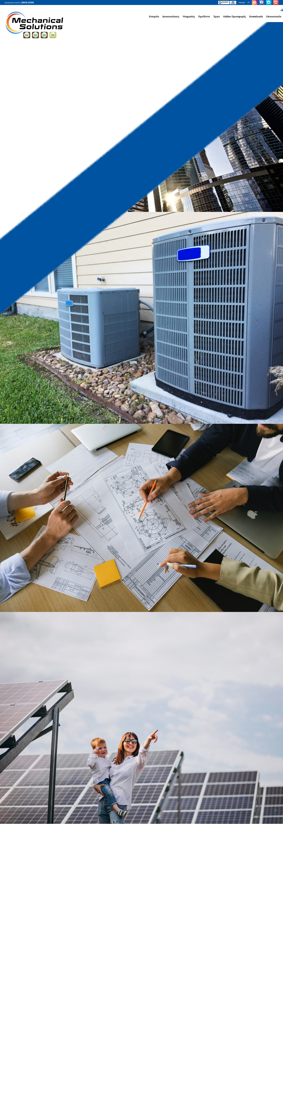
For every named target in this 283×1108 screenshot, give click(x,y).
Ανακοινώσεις (170, 16)
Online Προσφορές (234, 16)
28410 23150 (27, 2)
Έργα (216, 16)
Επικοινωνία (273, 16)
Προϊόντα (204, 16)
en (249, 2)
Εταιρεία (154, 16)
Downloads (256, 16)
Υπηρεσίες (189, 16)
